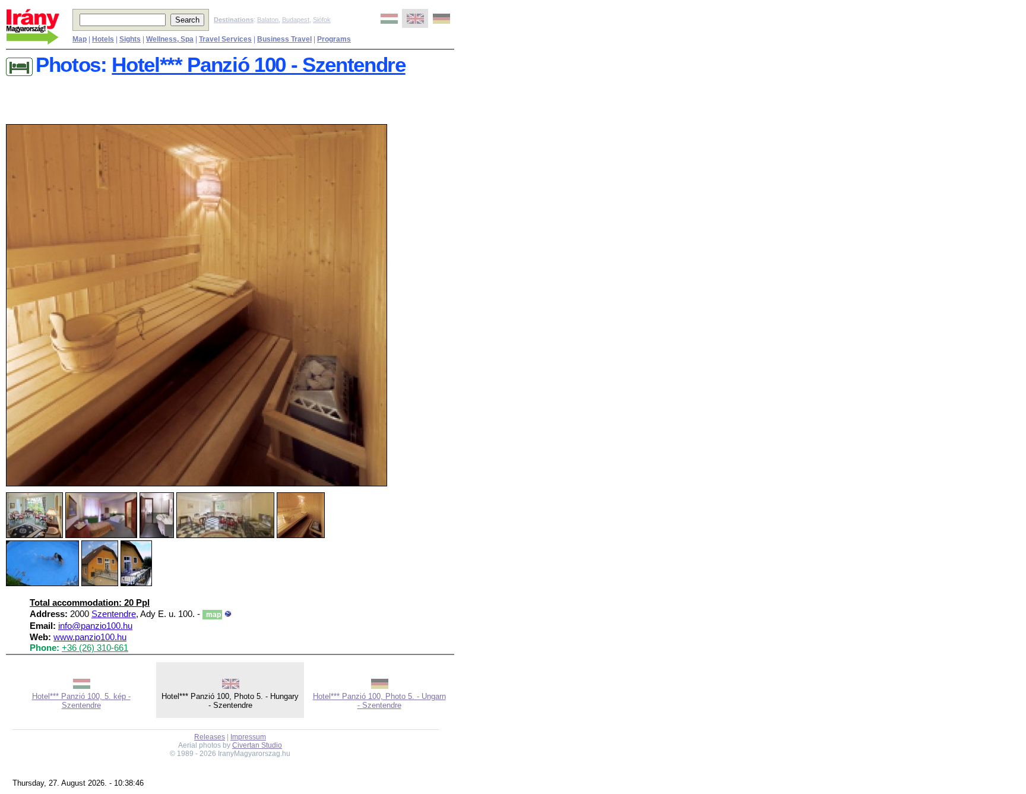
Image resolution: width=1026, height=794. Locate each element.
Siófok (322, 19)
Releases (209, 737)
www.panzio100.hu (89, 637)
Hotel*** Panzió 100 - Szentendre (258, 64)
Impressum (248, 737)
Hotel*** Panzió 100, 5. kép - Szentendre (81, 701)
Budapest (295, 19)
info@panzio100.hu (95, 626)
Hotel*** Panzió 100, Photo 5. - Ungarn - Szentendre (379, 701)
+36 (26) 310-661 (95, 648)
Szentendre (113, 614)
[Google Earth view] (228, 614)
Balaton (267, 19)
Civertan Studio (257, 745)
